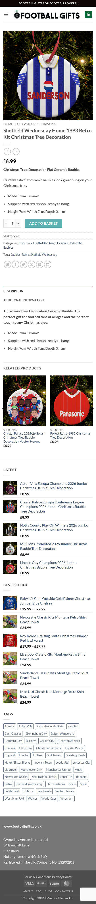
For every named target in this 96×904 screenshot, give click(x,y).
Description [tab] (13, 291)
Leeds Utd (62, 762)
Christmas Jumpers (48, 748)
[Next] (92, 417)
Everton (24, 755)
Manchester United (58, 769)
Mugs (78, 769)
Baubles (15, 254)
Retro (25, 254)
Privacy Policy (62, 877)
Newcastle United (16, 776)
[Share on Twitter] (23, 264)
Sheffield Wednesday (43, 254)
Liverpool (11, 769)
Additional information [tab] (23, 300)
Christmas (48, 124)
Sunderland (12, 791)
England (10, 755)
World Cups (49, 798)
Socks (72, 784)
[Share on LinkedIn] (47, 264)
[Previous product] (16, 151)
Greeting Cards (75, 755)
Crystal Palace (74, 748)
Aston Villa (25, 726)
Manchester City (31, 769)
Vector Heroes (64, 791)
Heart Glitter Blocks (17, 762)
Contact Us (64, 891)
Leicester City (81, 762)
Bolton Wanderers (62, 733)
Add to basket (43, 223)
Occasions (26, 124)
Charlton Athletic (69, 740)
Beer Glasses (13, 733)
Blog (48, 891)
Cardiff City (47, 740)
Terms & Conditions (37, 877)
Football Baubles (43, 243)
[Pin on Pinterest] (39, 264)
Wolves (33, 798)
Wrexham (67, 798)
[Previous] (3, 417)
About (28, 891)
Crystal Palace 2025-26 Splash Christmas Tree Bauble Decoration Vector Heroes (24, 437)
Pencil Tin (66, 776)
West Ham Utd (14, 798)
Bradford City (13, 740)
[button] (6, 14)
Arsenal (10, 726)
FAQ (39, 891)
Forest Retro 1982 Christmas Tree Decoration (70, 435)
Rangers (81, 776)
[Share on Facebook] (15, 264)
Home (8, 124)
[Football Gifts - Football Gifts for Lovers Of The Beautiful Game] (46, 14)
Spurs (84, 784)
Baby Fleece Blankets (50, 726)
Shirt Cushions (56, 784)
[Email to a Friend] (31, 264)
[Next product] (7, 151)
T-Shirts (28, 791)
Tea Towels (44, 791)
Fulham (38, 755)
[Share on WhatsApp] (7, 264)
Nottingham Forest (43, 776)
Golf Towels (54, 755)
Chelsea (10, 748)
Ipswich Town (43, 762)
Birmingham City (36, 733)
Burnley (31, 740)
